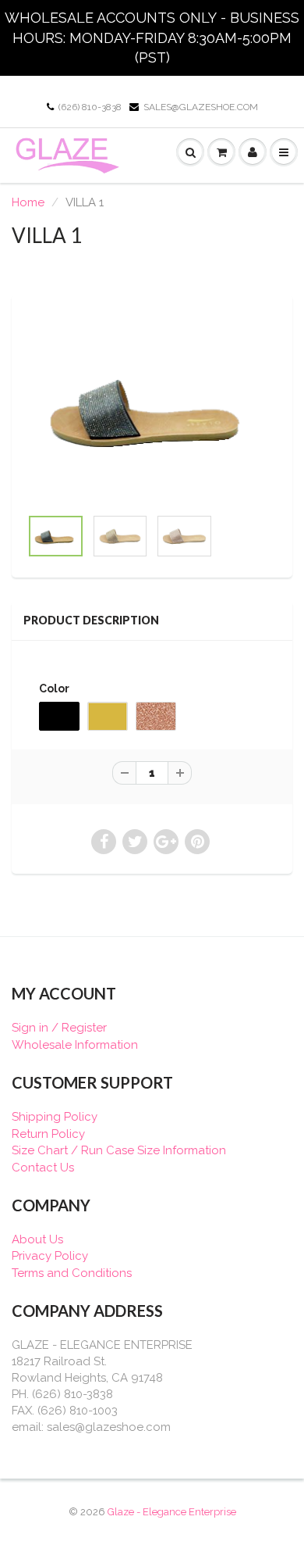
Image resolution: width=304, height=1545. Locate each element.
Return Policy (48, 1134)
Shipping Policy (54, 1117)
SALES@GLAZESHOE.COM (200, 107)
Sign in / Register (59, 1028)
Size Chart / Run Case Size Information (119, 1150)
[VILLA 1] (152, 408)
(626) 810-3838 (90, 107)
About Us (37, 1239)
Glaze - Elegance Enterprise (172, 1512)
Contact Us (43, 1168)
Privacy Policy (50, 1256)
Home (28, 202)
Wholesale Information (75, 1045)
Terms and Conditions (72, 1273)
